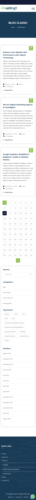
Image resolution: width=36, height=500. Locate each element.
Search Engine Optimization (12, 469)
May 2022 (6, 413)
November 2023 (8, 402)
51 (21, 245)
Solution (7, 340)
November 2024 (8, 364)
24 (5, 224)
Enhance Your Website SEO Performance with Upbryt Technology (15, 55)
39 (21, 234)
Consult (16, 314)
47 (31, 240)
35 (31, 229)
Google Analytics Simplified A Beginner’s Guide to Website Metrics (16, 157)
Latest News (7, 292)
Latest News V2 (8, 298)
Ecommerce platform (10, 332)
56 (15, 250)
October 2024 (7, 370)
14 (15, 213)
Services (5, 460)
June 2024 (6, 381)
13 (10, 213)
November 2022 (8, 408)
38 (15, 234)
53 (31, 245)
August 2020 (7, 419)
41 (31, 234)
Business (7, 314)
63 (21, 255)
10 (26, 208)
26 (15, 224)
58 (26, 250)
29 (31, 224)
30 (5, 229)
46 (26, 240)
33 (21, 229)
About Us (5, 457)
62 (15, 255)
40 (26, 234)
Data (13, 318)
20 (15, 218)
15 (21, 213)
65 (31, 255)
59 (31, 250)
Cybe (23, 314)
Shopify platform (24, 336)
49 (10, 245)
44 (15, 240)
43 (10, 240)
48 (5, 245)
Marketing (22, 332)
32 (15, 229)
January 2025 (7, 353)
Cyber (6, 318)
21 (21, 218)
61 (10, 255)
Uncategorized (7, 303)
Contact (26, 497)
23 (31, 218)
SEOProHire (7, 474)
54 (5, 250)
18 (5, 218)
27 (21, 224)
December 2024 (8, 359)
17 (31, 213)
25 (10, 224)
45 (21, 240)
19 (10, 218)
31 (10, 229)
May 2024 (6, 386)
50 (15, 245)
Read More (9, 90)
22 (26, 218)
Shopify (6, 465)
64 (26, 255)
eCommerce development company (14, 323)
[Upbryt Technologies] (9, 8)
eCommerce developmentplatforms (14, 327)
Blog (4, 287)
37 (10, 234)
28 (26, 224)
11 (31, 208)
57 (21, 250)
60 (5, 255)
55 (10, 250)
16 (26, 213)
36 (5, 234)
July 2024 (6, 375)
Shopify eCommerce (10, 336)
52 (26, 245)
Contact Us (6, 480)
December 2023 (8, 397)
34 (26, 229)
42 (5, 240)
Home (13, 27)
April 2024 (6, 392)
